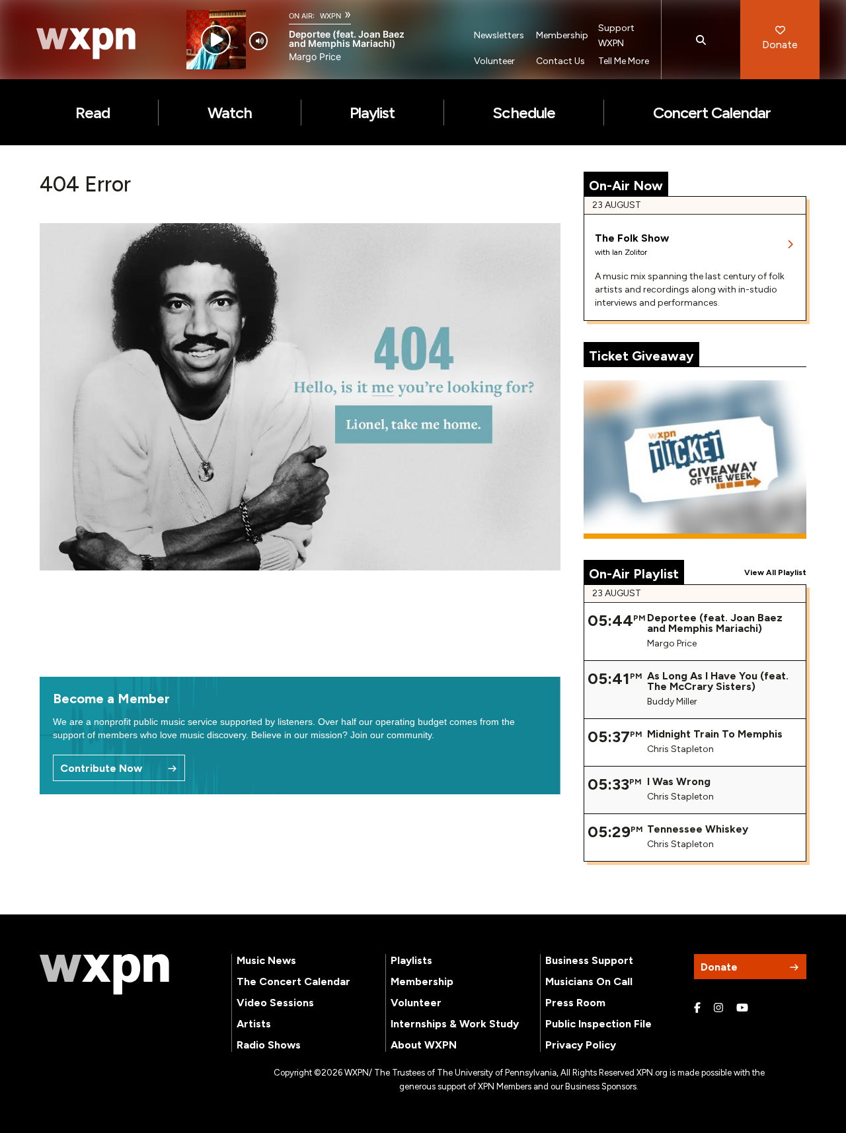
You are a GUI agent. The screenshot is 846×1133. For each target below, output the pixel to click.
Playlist (372, 112)
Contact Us (560, 61)
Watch (230, 112)
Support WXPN (616, 35)
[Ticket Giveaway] (695, 459)
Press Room (575, 1002)
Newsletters (499, 35)
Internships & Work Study (455, 1023)
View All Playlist (775, 572)
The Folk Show (632, 238)
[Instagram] (718, 1008)
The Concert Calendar (293, 981)
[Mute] (258, 41)
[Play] (216, 40)
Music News (266, 960)
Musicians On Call (589, 981)
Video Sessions (275, 1002)
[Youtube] (742, 1008)
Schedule (523, 112)
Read (92, 112)
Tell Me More (623, 61)
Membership (562, 35)
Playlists (411, 960)
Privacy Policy (580, 1045)
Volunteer (494, 61)
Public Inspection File (598, 1023)
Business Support (589, 960)
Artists (254, 1023)
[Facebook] (697, 1008)
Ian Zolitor (629, 252)
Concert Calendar (712, 112)
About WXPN (424, 1045)
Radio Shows (269, 1045)
